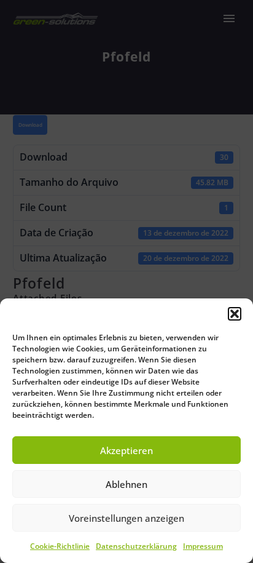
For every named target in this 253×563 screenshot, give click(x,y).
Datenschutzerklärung (136, 546)
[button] (234, 314)
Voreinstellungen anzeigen (126, 518)
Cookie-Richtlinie (60, 546)
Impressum (203, 546)
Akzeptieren (126, 450)
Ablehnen (126, 484)
